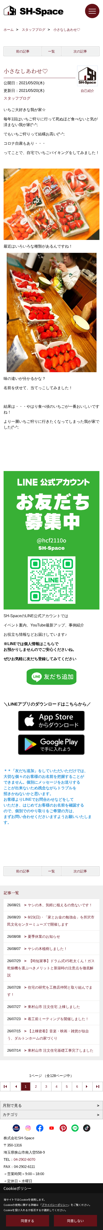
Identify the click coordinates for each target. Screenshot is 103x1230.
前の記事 (22, 51)
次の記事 (80, 51)
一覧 (51, 51)
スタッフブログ (17, 98)
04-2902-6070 (24, 1159)
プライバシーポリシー (55, 1205)
